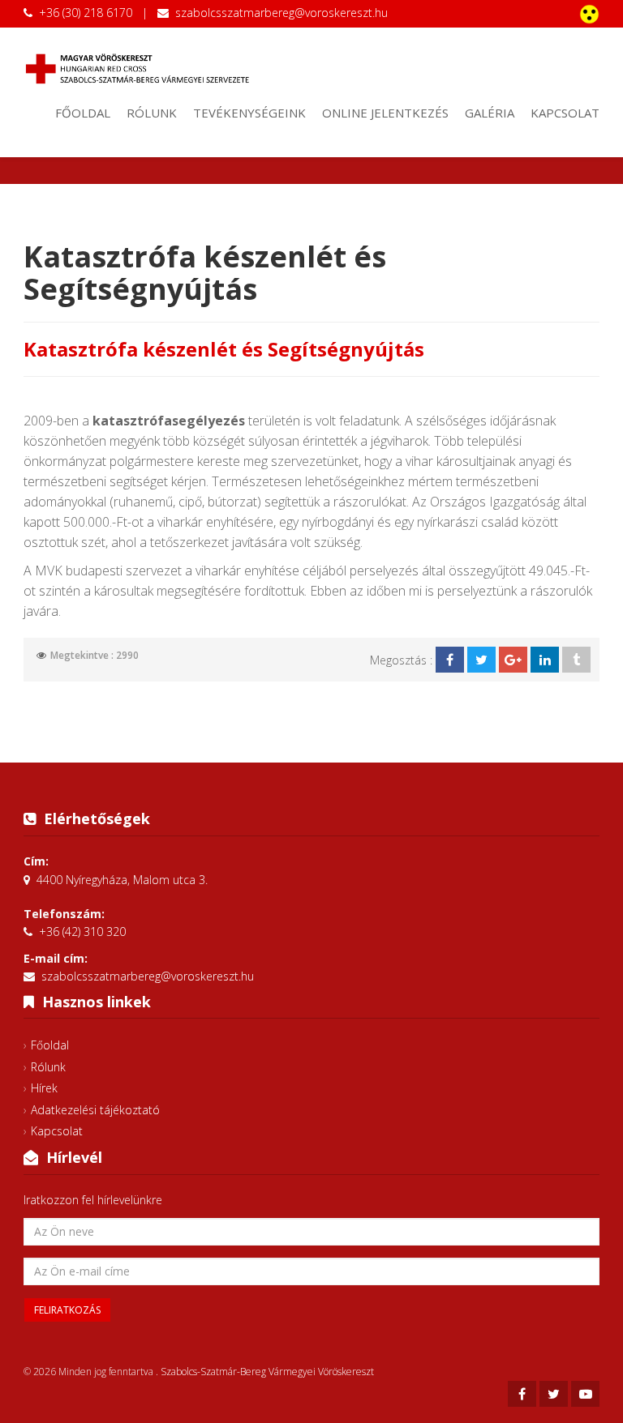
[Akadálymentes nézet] (589, 14)
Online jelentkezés (385, 113)
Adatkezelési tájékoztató (95, 1109)
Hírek (44, 1088)
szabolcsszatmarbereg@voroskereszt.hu (281, 12)
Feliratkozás (67, 1310)
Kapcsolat (565, 113)
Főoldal (82, 113)
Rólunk (152, 113)
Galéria (489, 113)
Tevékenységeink (249, 113)
